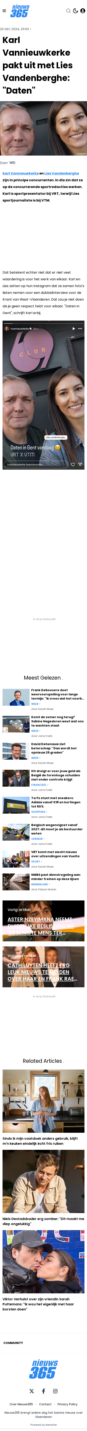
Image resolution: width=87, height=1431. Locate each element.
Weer (34, 704)
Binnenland (39, 884)
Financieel (38, 785)
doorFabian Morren (43, 889)
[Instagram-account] (55, 1391)
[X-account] (31, 1391)
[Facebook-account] (43, 1391)
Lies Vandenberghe (61, 173)
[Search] (68, 10)
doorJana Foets (41, 736)
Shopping (38, 812)
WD (12, 163)
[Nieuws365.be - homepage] (19, 10)
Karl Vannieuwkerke (21, 173)
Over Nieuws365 (21, 1404)
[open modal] (82, 10)
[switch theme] (76, 11)
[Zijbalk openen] (4, 10)
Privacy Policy (67, 1404)
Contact (45, 1404)
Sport (35, 861)
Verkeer (37, 839)
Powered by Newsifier (43, 1425)
